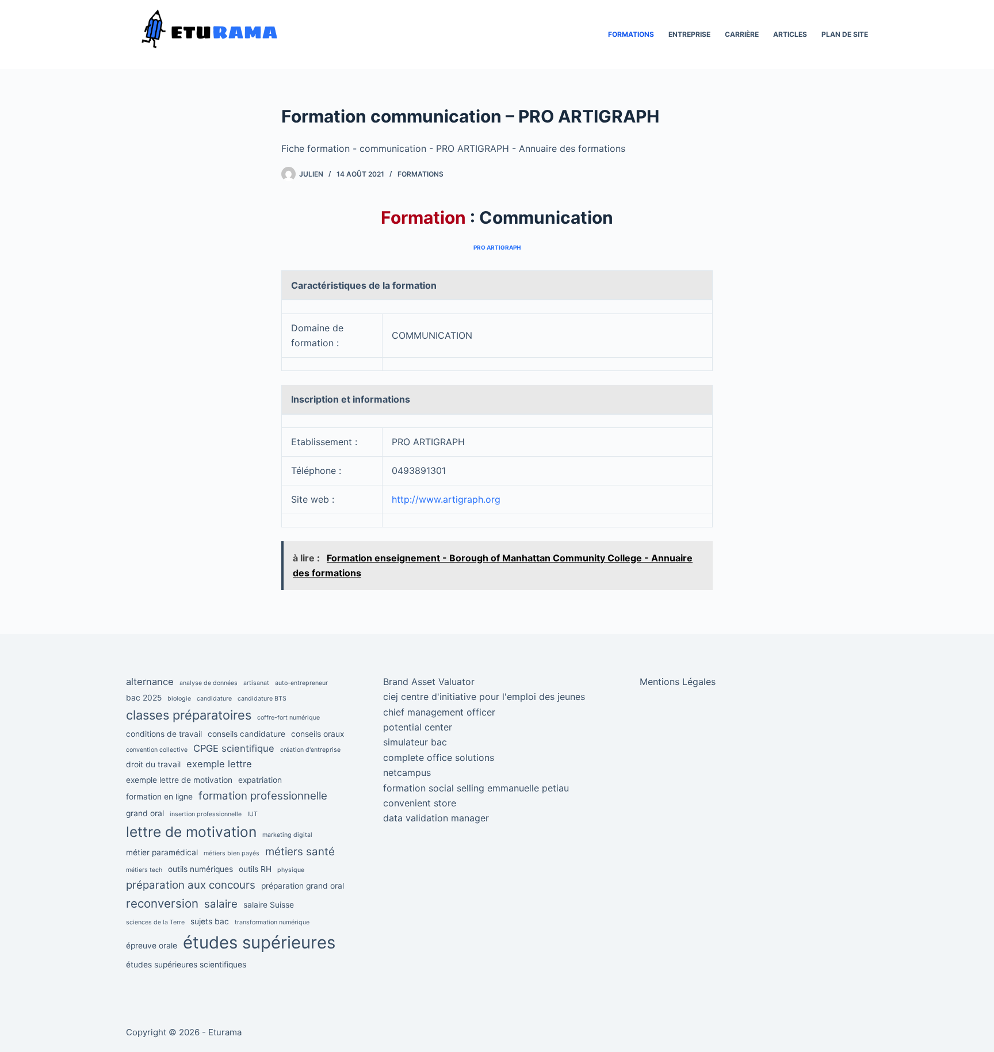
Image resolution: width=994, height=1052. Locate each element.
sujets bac (209, 921)
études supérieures (259, 942)
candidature (214, 698)
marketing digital (287, 835)
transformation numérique (272, 922)
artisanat (256, 683)
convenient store (419, 803)
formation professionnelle (262, 795)
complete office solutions (438, 757)
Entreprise (689, 34)
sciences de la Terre (155, 922)
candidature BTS (262, 698)
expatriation (260, 780)
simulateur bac (415, 742)
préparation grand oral (302, 885)
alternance (150, 681)
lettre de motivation (191, 831)
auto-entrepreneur (301, 683)
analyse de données (208, 683)
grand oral (145, 813)
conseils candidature (246, 734)
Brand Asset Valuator (429, 681)
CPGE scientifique (233, 748)
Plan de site (844, 34)
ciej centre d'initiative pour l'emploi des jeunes (484, 696)
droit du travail (153, 764)
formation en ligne (159, 796)
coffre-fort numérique (288, 717)
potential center (417, 727)
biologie (179, 698)
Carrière (742, 34)
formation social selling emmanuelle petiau (476, 788)
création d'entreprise (310, 749)
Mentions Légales (678, 681)
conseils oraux (317, 734)
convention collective (157, 749)
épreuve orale (151, 945)
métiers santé (300, 851)
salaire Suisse (268, 904)
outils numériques (200, 869)
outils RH (255, 869)
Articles (790, 34)
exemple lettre (219, 764)
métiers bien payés (231, 853)
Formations (631, 34)
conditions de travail (164, 734)
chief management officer (439, 712)
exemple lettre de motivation (179, 780)
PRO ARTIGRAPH (497, 247)
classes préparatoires (188, 714)
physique (290, 870)
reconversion (162, 903)
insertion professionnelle (206, 814)
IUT (252, 814)
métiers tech (144, 870)
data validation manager (436, 818)
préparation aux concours (190, 885)
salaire (221, 904)
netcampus (407, 772)
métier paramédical (162, 852)
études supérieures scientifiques (186, 964)
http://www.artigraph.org (446, 499)
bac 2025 (144, 697)
